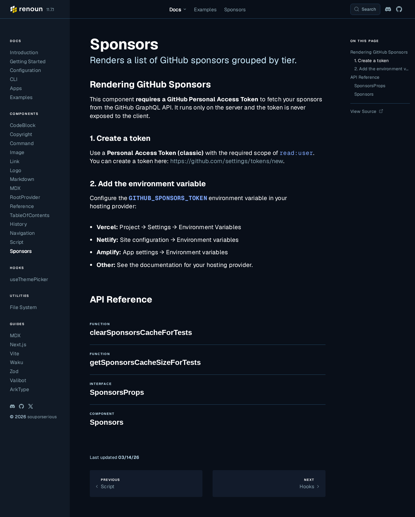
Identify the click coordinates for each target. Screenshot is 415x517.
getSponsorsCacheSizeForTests (145, 359)
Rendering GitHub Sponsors (150, 84)
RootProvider (25, 197)
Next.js (18, 344)
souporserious (42, 417)
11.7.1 (50, 9)
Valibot (18, 380)
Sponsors (235, 9)
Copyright (21, 134)
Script (16, 242)
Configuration (25, 70)
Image (17, 152)
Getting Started (27, 61)
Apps (16, 88)
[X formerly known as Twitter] (30, 406)
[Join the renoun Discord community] (388, 9)
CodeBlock (23, 125)
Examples (205, 9)
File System (23, 307)
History (18, 224)
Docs (175, 9)
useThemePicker (29, 279)
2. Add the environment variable (148, 184)
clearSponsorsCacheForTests (141, 329)
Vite (14, 353)
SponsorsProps (117, 389)
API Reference (365, 77)
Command (21, 143)
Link (14, 161)
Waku (16, 362)
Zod (14, 371)
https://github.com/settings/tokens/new (226, 161)
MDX (15, 188)
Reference (22, 206)
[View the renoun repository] (399, 9)
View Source (363, 111)
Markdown (22, 179)
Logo (15, 170)
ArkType (19, 389)
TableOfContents (29, 215)
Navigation (22, 233)
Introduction (24, 52)
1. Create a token (120, 138)
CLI (14, 79)
